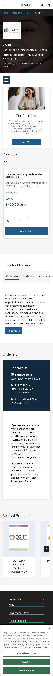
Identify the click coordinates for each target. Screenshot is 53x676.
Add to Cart (26, 231)
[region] (26, 650)
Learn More (26, 142)
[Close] (49, 628)
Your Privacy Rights (26, 653)
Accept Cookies (26, 670)
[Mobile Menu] (3, 4)
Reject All (26, 662)
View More (11, 192)
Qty (7, 221)
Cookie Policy (40, 647)
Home (5, 12)
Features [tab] (28, 276)
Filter (7, 161)
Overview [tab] (12, 276)
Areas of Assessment (21, 12)
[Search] (42, 5)
